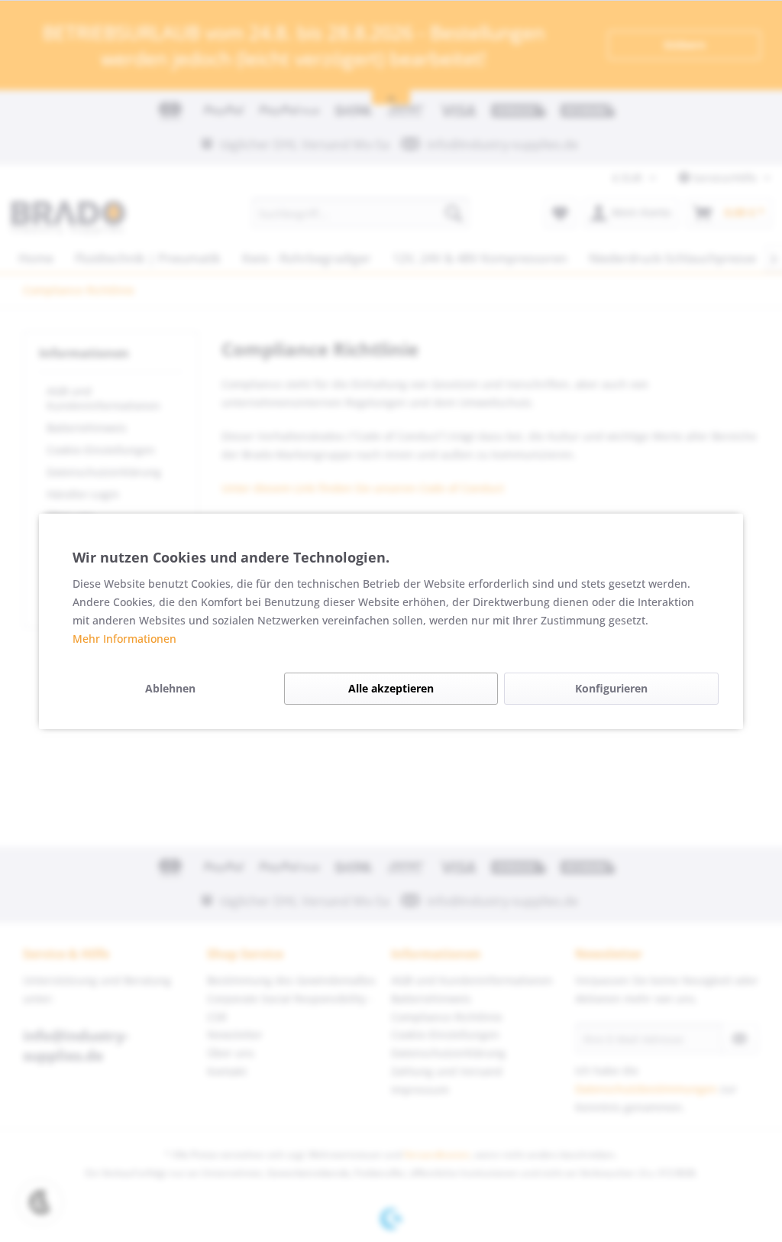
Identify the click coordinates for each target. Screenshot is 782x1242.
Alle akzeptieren (391, 688)
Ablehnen (170, 688)
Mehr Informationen (124, 638)
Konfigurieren (611, 688)
